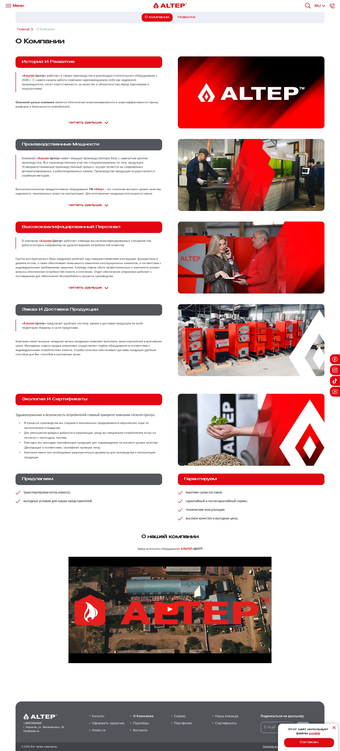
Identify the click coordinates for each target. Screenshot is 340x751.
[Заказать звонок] (332, 6)
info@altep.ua (31, 731)
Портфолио (183, 723)
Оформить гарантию (108, 723)
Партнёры (141, 723)
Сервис (180, 716)
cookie (314, 733)
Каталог (98, 716)
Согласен (309, 742)
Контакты (140, 730)
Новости (186, 17)
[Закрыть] (334, 728)
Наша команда (226, 716)
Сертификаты (226, 723)
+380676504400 (32, 723)
